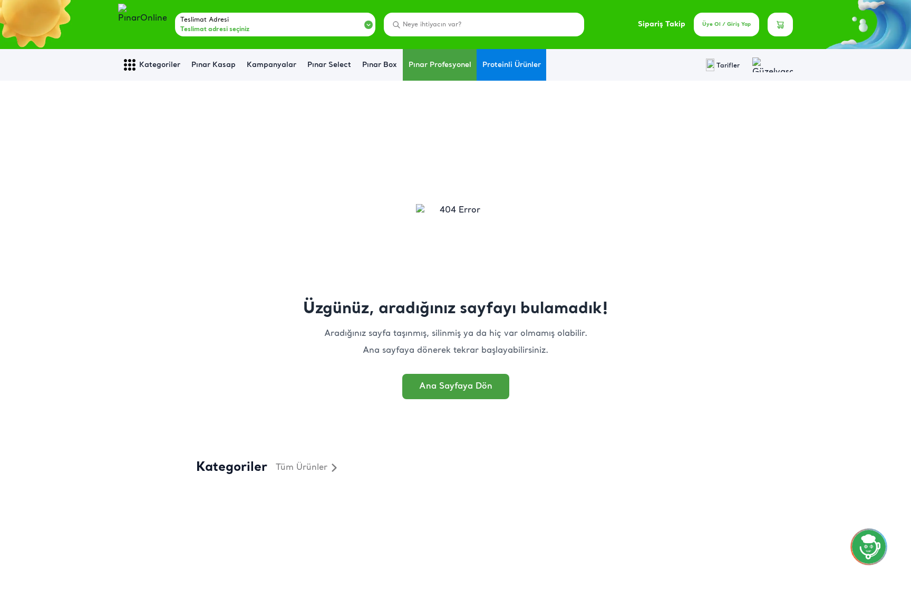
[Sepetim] (780, 24)
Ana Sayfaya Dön (455, 386)
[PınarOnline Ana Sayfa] (142, 25)
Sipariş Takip (661, 24)
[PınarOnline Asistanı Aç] (869, 547)
